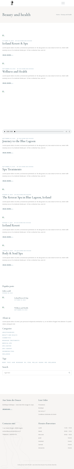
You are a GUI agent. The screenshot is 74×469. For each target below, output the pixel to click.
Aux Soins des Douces (24, 40)
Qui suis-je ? (41, 411)
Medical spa (7, 343)
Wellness (6, 354)
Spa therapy (7, 348)
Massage (19, 362)
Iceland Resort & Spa (15, 43)
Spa (46, 362)
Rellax (35, 362)
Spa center (6, 346)
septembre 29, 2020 (8, 68)
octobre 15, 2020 (8, 40)
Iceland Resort (11, 225)
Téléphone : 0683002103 (9, 434)
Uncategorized (8, 332)
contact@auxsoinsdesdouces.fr (11, 431)
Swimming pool (8, 351)
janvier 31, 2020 (7, 250)
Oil (25, 362)
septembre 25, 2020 (8, 138)
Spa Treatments (11, 169)
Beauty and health (9, 335)
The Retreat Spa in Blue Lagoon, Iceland (26, 197)
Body (4, 362)
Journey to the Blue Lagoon (18, 141)
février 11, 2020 (7, 222)
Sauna (41, 362)
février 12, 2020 (7, 194)
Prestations (41, 405)
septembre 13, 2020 (8, 166)
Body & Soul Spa (12, 253)
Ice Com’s (25, 465)
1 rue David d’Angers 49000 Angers (12, 428)
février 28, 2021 (7, 293)
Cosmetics (6, 337)
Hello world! (6, 291)
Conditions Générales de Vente (47, 414)
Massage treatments (10, 340)
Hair (13, 362)
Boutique (41, 408)
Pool (29, 362)
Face (9, 362)
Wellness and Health (14, 71)
